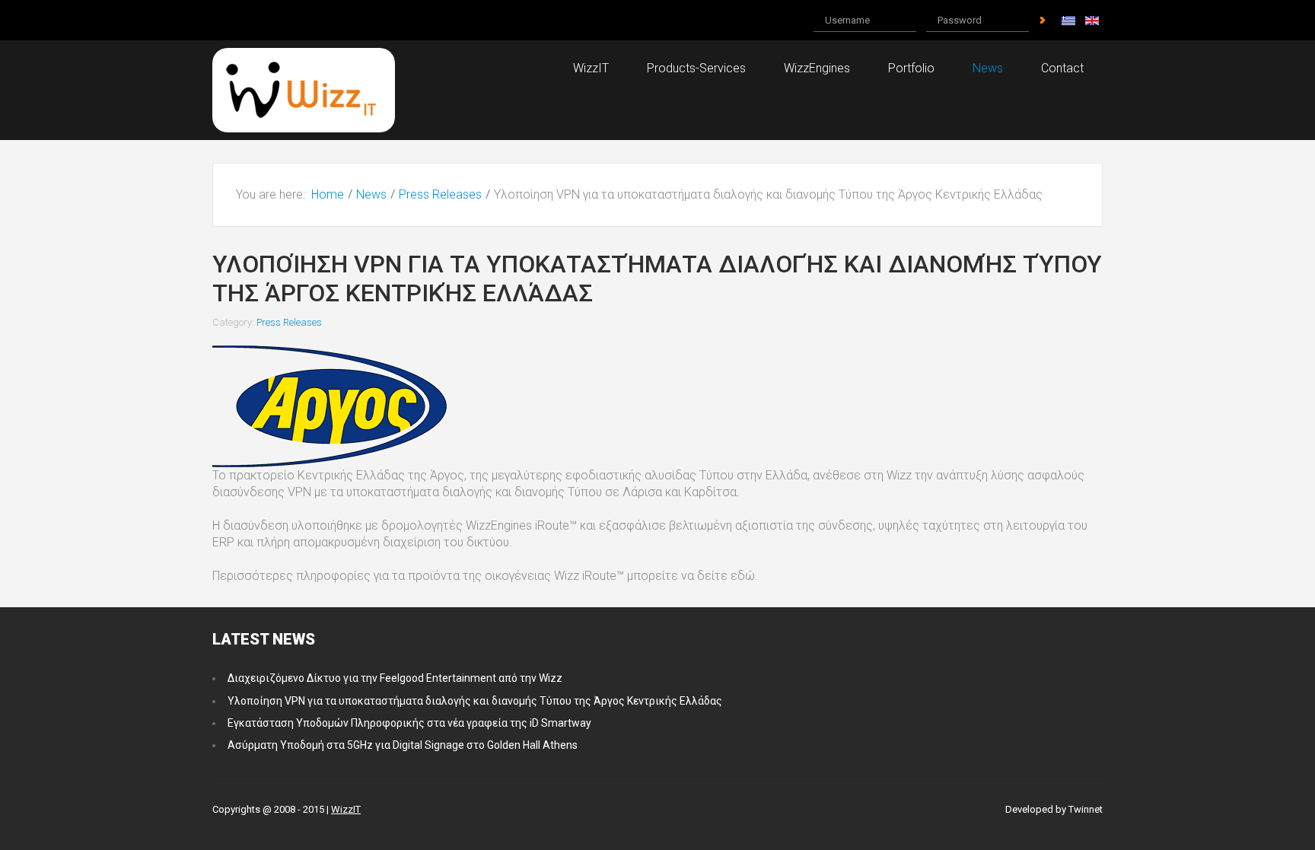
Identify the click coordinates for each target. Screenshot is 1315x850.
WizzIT (346, 809)
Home (327, 194)
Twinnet (1085, 809)
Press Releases (440, 194)
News (371, 194)
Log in (1042, 20)
